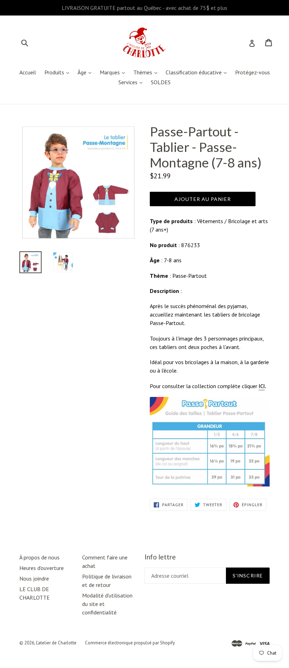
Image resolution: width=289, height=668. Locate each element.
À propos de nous (39, 557)
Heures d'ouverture (41, 567)
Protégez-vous (252, 72)
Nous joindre (34, 578)
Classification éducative (198, 72)
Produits (58, 72)
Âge (86, 72)
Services (132, 82)
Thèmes (147, 72)
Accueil (27, 72)
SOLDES (161, 82)
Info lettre (160, 557)
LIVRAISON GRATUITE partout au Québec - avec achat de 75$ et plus (144, 7)
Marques (114, 72)
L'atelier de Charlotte (56, 643)
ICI (262, 386)
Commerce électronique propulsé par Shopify (130, 643)
